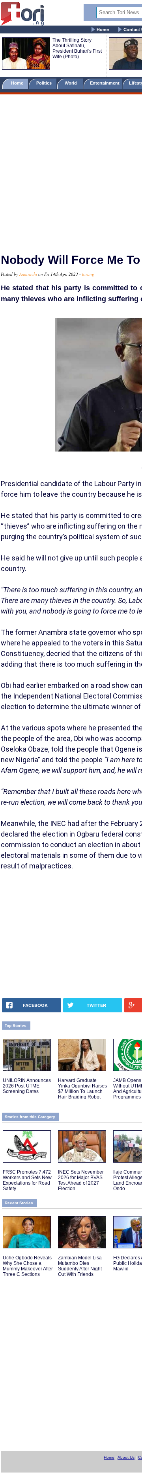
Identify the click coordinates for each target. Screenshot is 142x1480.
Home (103, 29)
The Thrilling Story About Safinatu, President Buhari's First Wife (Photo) (77, 48)
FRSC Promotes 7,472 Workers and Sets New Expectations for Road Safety (27, 1180)
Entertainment (105, 83)
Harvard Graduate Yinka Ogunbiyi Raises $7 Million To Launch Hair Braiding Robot (82, 1089)
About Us (126, 1457)
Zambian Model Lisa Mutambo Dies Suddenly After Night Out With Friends (80, 1266)
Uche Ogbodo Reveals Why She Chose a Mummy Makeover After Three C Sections (28, 1266)
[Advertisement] (71, 170)
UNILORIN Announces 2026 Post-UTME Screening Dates (27, 1086)
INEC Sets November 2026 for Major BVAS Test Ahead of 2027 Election (81, 1180)
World (72, 83)
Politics (44, 83)
